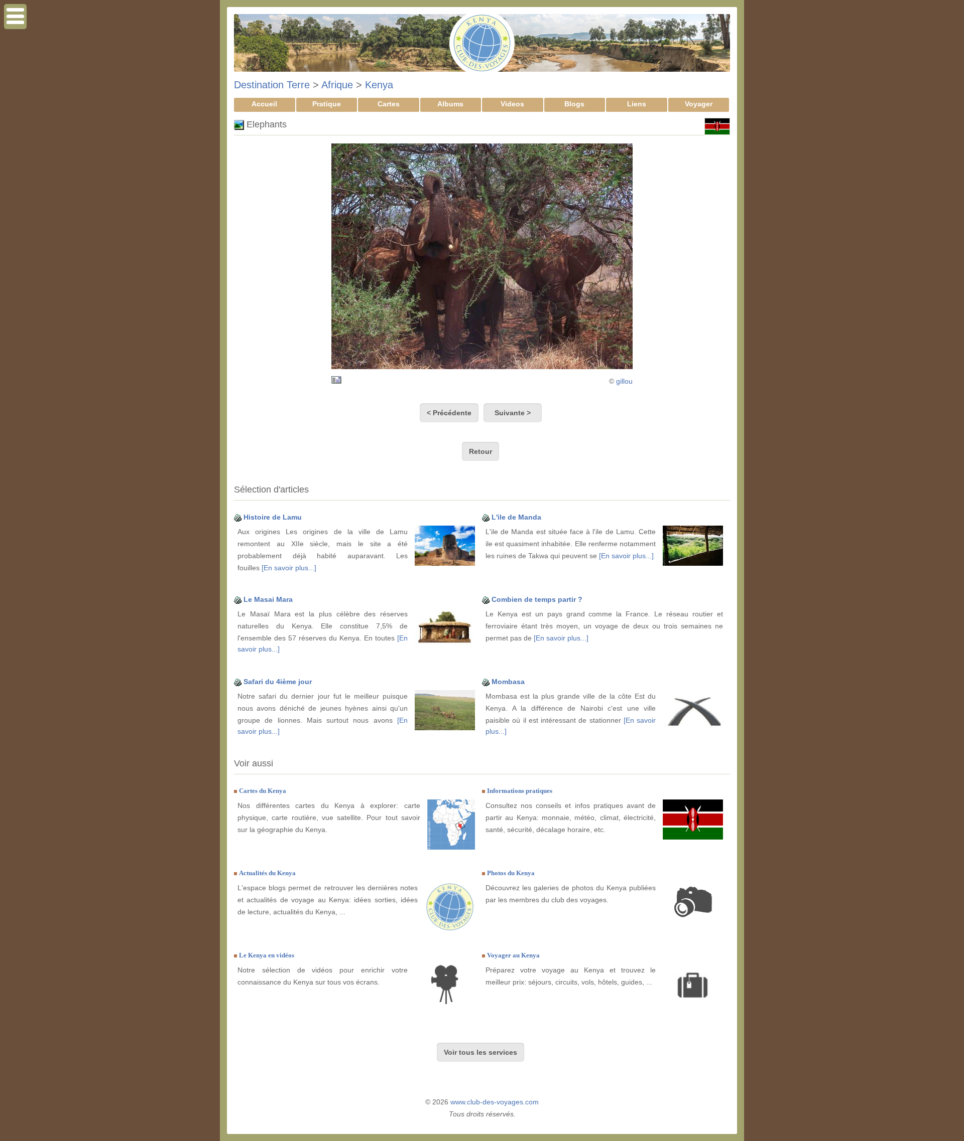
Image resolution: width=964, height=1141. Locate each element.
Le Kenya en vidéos (266, 955)
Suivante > (513, 413)
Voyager (698, 104)
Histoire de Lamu (273, 517)
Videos (512, 104)
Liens (636, 104)
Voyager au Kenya (513, 955)
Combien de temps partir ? (537, 599)
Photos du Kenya (511, 873)
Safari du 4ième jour (278, 682)
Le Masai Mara (268, 599)
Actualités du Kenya (267, 873)
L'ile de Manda (516, 517)
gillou (624, 381)
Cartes (389, 104)
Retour (480, 451)
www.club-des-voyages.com (494, 1102)
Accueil (264, 104)
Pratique (326, 104)
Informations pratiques (519, 790)
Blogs (574, 104)
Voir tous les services (480, 1052)
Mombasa (508, 682)
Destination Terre (272, 84)
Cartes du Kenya (262, 790)
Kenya (379, 84)
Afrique (337, 84)
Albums (450, 104)
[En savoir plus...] (289, 568)
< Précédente (449, 413)
